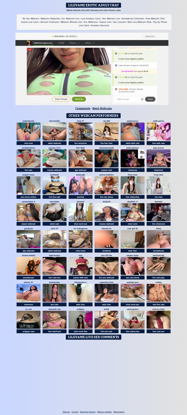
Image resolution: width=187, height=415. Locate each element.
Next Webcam (102, 108)
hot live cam (54, 196)
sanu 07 (54, 228)
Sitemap (66, 411)
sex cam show (132, 277)
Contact (75, 411)
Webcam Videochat (50, 18)
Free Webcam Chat (155, 18)
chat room (132, 223)
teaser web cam (80, 277)
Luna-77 (80, 120)
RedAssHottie (28, 120)
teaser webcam (28, 223)
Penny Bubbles (107, 174)
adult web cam (132, 143)
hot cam (28, 170)
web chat (132, 250)
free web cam (158, 143)
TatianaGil (80, 174)
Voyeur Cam (105, 22)
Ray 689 (106, 120)
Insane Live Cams (30, 22)
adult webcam (54, 143)
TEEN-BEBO (54, 201)
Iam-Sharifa (54, 120)
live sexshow (80, 143)
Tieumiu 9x (106, 228)
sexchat (80, 196)
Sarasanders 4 (28, 201)
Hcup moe (158, 174)
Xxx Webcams (91, 22)
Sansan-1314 (55, 147)
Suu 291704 (106, 255)
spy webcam (80, 170)
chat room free (80, 331)
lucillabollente (28, 147)
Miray (158, 228)
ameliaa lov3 (132, 282)
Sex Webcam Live (111, 18)
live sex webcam (106, 277)
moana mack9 (28, 255)
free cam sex (54, 277)
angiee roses (28, 174)
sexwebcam (158, 250)
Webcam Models (104, 411)
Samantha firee (106, 282)
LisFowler (158, 201)
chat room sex (80, 223)
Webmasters (118, 411)
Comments (82, 108)
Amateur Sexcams (100, 25)
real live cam (158, 304)
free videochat (132, 196)
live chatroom (158, 223)
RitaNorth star (54, 309)
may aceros (158, 147)
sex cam (54, 304)
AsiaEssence (132, 120)
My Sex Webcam (31, 18)
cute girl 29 (132, 228)
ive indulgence (80, 228)
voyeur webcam (54, 170)
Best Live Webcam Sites (140, 22)
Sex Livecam (119, 22)
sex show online (28, 196)
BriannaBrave (132, 147)
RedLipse (80, 309)
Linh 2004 (80, 147)
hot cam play (159, 277)
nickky (159, 282)
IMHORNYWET (54, 255)
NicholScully (158, 255)
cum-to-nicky (158, 309)
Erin (80, 255)
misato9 (80, 201)
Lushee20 (54, 174)
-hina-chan (132, 174)
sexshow (106, 250)
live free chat (106, 143)
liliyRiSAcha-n (80, 282)
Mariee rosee (133, 255)
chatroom (132, 170)
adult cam (54, 223)
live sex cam (106, 331)
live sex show (106, 196)
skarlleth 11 (132, 201)
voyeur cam (106, 170)
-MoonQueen (133, 309)
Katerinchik (54, 282)
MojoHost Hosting (87, 411)
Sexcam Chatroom (49, 22)
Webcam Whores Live (71, 22)
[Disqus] (94, 375)
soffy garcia (158, 120)
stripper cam (28, 331)
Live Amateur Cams (91, 18)
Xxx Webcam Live (70, 18)
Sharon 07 (28, 282)
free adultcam (54, 331)
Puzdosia (28, 228)
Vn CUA (28, 309)
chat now (28, 143)
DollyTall (106, 201)
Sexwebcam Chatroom (133, 18)
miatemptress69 (106, 147)
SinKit (106, 309)
